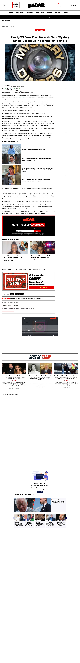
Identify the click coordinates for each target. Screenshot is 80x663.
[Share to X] (11, 88)
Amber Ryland (7, 85)
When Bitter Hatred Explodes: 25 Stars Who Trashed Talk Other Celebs (18, 308)
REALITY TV (19, 13)
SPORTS (65, 13)
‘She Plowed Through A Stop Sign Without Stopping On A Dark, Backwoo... (26, 298)
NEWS (11, 13)
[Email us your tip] (16, 7)
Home (3, 26)
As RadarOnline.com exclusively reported (14, 211)
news (12, 26)
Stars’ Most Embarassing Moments (10, 305)
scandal (7, 92)
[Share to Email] (20, 88)
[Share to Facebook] (7, 88)
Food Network (18, 92)
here (35, 269)
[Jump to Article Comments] (3, 88)
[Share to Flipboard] (16, 88)
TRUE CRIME (40, 13)
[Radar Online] (36, 5)
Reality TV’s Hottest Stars (8, 311)
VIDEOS (57, 13)
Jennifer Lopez (8, 213)
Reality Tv (8, 26)
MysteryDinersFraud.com (9, 204)
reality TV (27, 92)
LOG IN (74, 5)
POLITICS (30, 13)
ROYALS (49, 13)
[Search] (4, 5)
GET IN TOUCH (42, 288)
